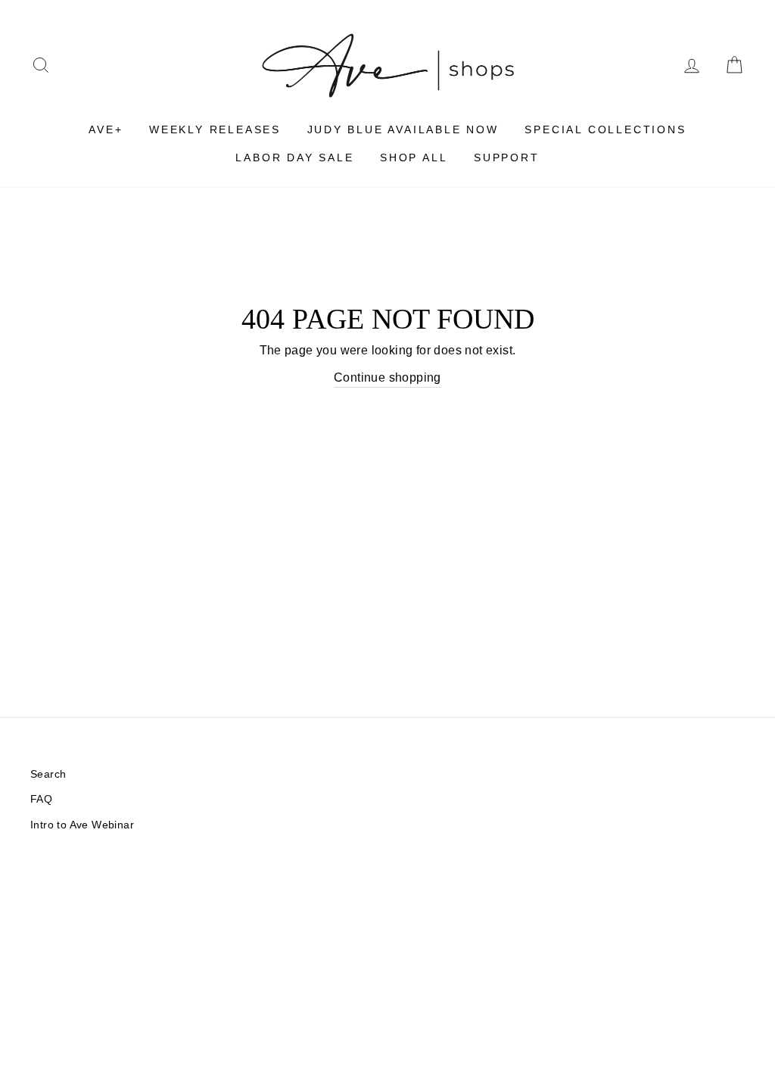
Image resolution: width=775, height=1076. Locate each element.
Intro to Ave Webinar (82, 825)
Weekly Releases (215, 129)
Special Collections (605, 129)
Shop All (413, 157)
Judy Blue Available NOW (403, 129)
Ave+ (106, 129)
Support (507, 157)
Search (48, 774)
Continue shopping (387, 377)
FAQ (41, 799)
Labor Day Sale (294, 157)
